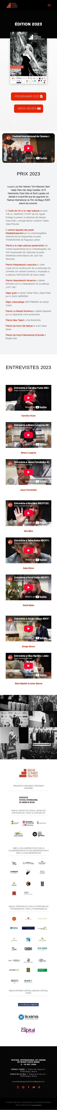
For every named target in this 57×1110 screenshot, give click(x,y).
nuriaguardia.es (36, 1105)
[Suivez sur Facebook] (28, 1087)
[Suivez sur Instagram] (23, 1087)
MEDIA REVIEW (27, 108)
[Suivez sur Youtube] (34, 1087)
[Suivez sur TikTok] (39, 1087)
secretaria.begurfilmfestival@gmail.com (28, 1082)
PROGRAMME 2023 (27, 96)
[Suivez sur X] (18, 1087)
